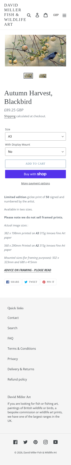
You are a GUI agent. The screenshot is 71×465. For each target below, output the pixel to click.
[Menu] (64, 14)
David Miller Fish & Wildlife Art (15, 15)
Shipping (10, 116)
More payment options (35, 183)
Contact (13, 318)
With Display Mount (17, 144)
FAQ (10, 338)
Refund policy (17, 379)
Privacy (13, 359)
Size (7, 129)
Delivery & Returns (21, 369)
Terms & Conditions (22, 348)
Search (12, 328)
